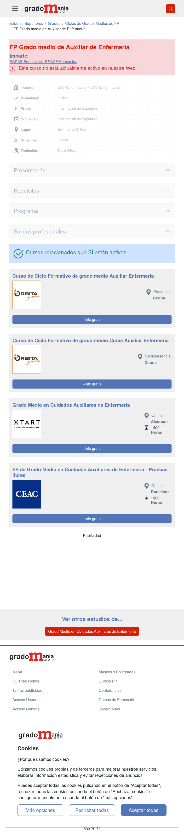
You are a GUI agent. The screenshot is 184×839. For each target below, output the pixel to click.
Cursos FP (108, 681)
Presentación (30, 170)
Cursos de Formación (117, 699)
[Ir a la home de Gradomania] (46, 8)
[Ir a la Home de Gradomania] (92, 656)
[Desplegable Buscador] (170, 8)
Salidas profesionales (40, 231)
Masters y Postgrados (117, 672)
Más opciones (40, 810)
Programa (26, 210)
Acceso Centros (26, 709)
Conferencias (110, 690)
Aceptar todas (143, 810)
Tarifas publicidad (27, 690)
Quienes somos (25, 681)
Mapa (17, 672)
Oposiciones (109, 709)
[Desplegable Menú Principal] (15, 8)
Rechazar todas (92, 810)
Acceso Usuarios (26, 699)
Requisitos (26, 190)
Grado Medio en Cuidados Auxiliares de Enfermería (92, 631)
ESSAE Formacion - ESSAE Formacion (43, 61)
